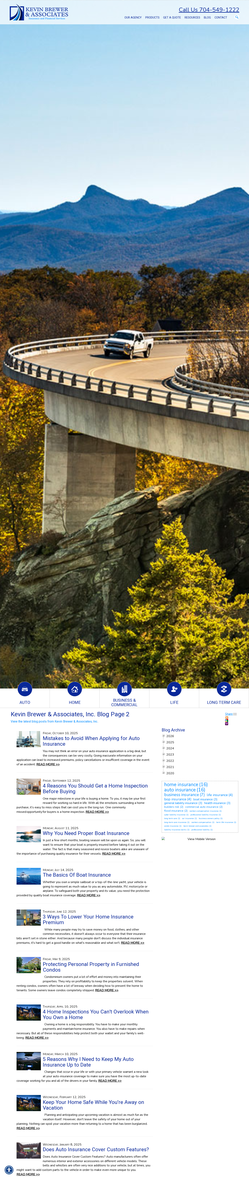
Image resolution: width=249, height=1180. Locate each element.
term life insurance (224, 822)
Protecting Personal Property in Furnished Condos (91, 967)
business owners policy (209, 818)
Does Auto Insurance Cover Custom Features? (96, 1149)
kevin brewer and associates (195, 826)
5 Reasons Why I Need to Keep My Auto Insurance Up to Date (88, 1062)
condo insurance (171, 826)
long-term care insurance (175, 822)
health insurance (215, 803)
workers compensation (201, 822)
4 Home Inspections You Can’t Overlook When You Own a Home (96, 1014)
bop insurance (175, 799)
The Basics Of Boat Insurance (77, 875)
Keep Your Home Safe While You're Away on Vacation (93, 1105)
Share (229, 714)
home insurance (181, 784)
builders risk (171, 807)
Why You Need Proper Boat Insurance (86, 833)
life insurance (217, 795)
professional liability (200, 829)
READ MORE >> (48, 764)
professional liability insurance (204, 814)
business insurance (181, 794)
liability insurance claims (175, 829)
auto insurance (180, 790)
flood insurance (173, 811)
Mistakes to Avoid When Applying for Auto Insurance (91, 741)
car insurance (188, 818)
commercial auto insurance (201, 807)
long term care (170, 818)
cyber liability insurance (174, 814)
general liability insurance (181, 803)
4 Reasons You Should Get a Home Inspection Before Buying (95, 789)
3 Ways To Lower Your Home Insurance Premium (88, 919)
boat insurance (203, 799)
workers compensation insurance (203, 811)
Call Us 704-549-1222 (209, 10)
